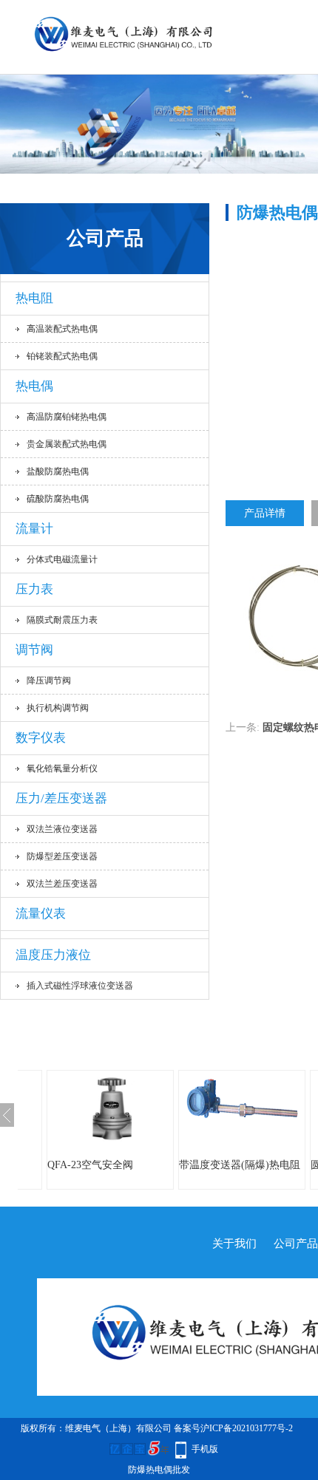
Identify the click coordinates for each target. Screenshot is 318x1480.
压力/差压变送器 (61, 798)
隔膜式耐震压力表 (62, 620)
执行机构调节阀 (58, 708)
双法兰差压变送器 (62, 884)
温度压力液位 (53, 955)
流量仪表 (41, 914)
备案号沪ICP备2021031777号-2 (233, 1428)
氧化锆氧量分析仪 (62, 768)
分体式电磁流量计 (62, 559)
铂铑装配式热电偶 (62, 356)
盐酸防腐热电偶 (58, 471)
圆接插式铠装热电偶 (238, 1164)
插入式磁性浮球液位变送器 (80, 986)
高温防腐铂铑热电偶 (66, 417)
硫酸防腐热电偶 (58, 499)
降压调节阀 (49, 680)
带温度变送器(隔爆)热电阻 (121, 1164)
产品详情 (264, 513)
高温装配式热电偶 (62, 329)
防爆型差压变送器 (62, 856)
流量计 (34, 529)
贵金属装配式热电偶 (66, 444)
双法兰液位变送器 (62, 829)
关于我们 (234, 1243)
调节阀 (34, 650)
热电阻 (34, 298)
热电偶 (34, 386)
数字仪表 (41, 738)
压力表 (34, 589)
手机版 (205, 1449)
